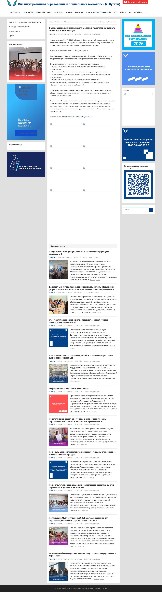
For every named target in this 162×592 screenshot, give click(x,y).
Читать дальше (95, 280)
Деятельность (14, 31)
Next (39, 62)
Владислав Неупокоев (65, 257)
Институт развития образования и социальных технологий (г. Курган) (69, 4)
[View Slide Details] (35, 63)
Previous (12, 62)
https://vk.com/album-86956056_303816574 (77, 117)
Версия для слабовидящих (137, 2)
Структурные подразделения (19, 27)
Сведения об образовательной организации (25, 22)
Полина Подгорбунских (65, 34)
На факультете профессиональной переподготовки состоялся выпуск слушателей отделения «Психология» (81, 486)
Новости (59, 22)
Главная (51, 22)
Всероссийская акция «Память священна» (69, 388)
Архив (11, 36)
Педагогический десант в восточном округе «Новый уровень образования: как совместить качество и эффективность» (77, 420)
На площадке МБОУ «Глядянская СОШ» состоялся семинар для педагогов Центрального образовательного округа (78, 519)
